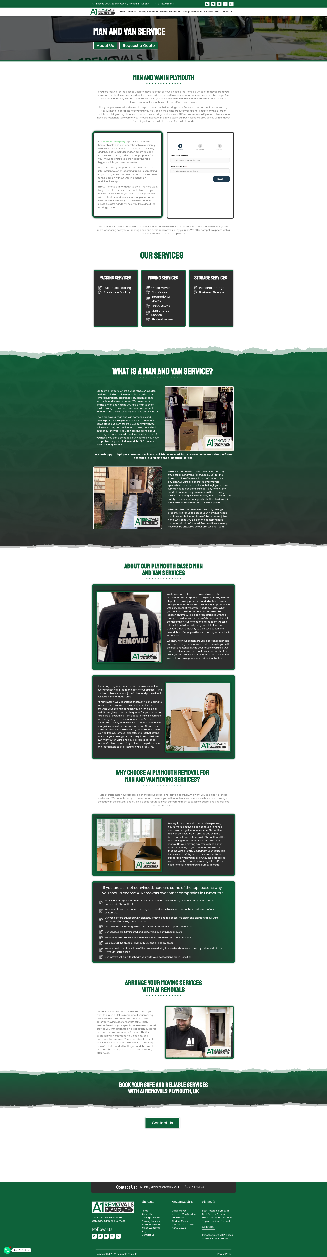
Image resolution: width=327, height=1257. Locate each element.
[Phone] (7, 1250)
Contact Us (227, 11)
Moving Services (147, 11)
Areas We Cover (211, 11)
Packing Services (168, 11)
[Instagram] (225, 4)
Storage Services (190, 11)
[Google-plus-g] (231, 4)
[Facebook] (207, 4)
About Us (132, 11)
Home (122, 11)
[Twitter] (213, 4)
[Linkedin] (219, 4)
